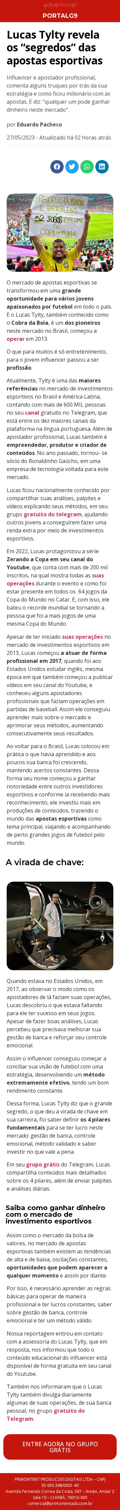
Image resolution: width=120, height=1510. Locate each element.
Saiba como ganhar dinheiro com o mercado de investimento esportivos (55, 1214)
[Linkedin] (102, 166)
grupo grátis (43, 1164)
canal (33, 412)
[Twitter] (72, 166)
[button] (60, 1447)
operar (16, 339)
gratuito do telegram (53, 514)
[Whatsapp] (87, 166)
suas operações (82, 636)
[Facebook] (57, 166)
